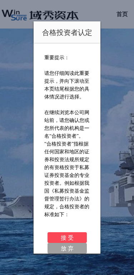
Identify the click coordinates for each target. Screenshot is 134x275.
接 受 (67, 237)
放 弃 (67, 248)
